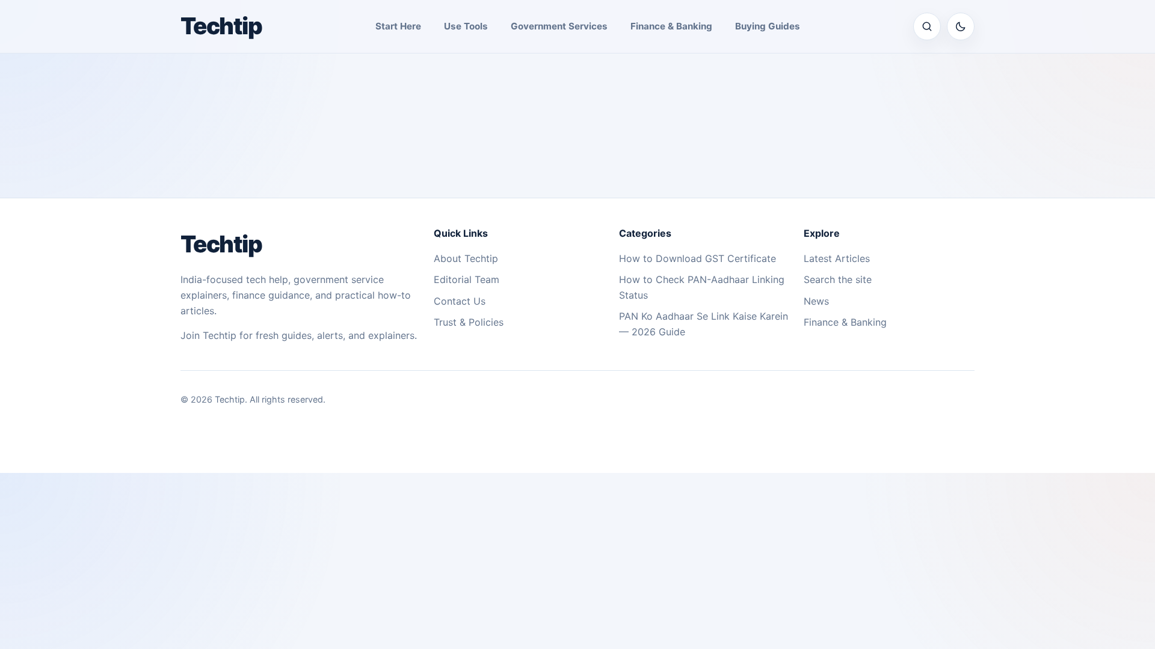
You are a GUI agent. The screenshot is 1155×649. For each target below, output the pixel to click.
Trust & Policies (469, 322)
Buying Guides (767, 26)
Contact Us (459, 301)
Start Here (398, 26)
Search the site (838, 279)
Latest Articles (837, 258)
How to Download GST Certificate (697, 258)
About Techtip (466, 258)
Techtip (221, 26)
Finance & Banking (671, 26)
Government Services (559, 26)
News (816, 301)
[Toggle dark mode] (961, 26)
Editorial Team (466, 279)
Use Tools (466, 26)
